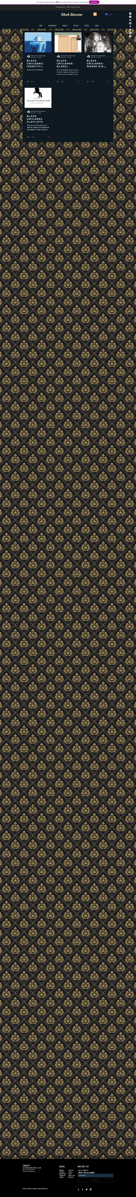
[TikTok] (130, 17)
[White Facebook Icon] (82, 1189)
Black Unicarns (71, 14)
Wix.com (45, 1189)
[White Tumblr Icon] (78, 1189)
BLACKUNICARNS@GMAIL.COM (32, 1168)
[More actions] (49, 56)
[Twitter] (130, 33)
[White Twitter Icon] (86, 1189)
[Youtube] (130, 23)
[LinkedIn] (130, 20)
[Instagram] (130, 36)
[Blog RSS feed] (95, 14)
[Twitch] (130, 13)
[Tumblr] (130, 26)
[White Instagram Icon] (90, 1189)
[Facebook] (130, 29)
